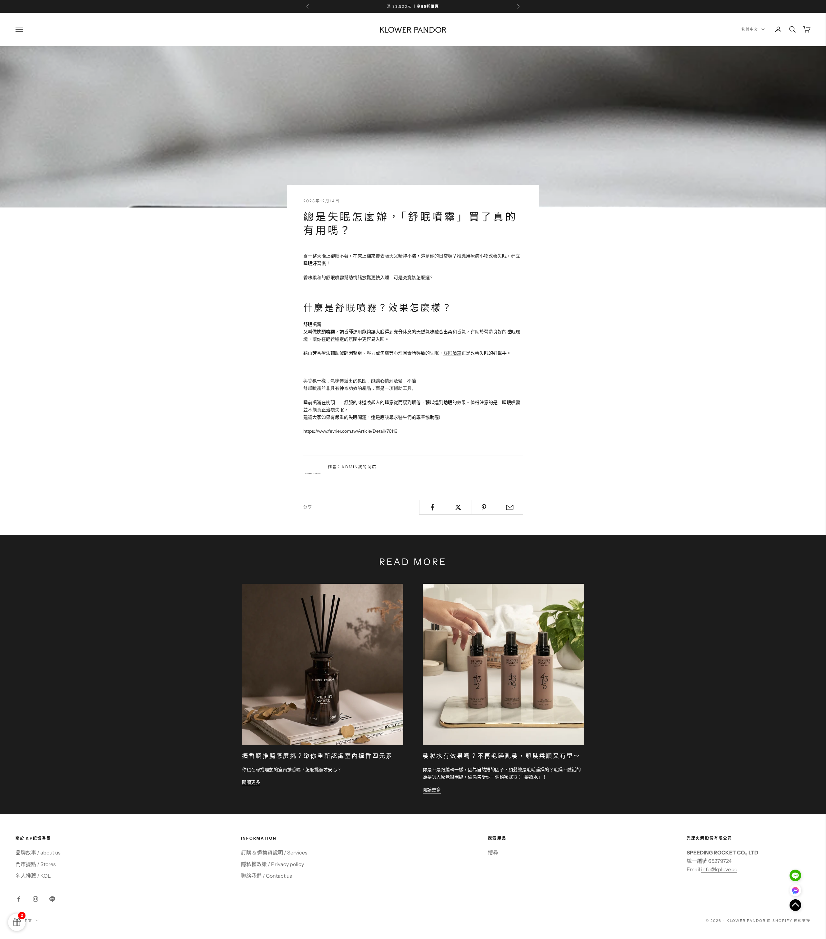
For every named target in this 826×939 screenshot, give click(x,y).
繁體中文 (749, 29)
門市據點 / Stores (35, 864)
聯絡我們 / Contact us (266, 876)
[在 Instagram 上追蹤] (35, 899)
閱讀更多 (251, 782)
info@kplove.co (719, 869)
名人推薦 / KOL (33, 876)
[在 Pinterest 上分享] (484, 507)
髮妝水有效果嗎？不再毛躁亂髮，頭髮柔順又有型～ (501, 756)
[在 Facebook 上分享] (432, 507)
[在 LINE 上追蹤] (52, 899)
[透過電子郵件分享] (510, 507)
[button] (795, 905)
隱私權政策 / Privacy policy (272, 864)
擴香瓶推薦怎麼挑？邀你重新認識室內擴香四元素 (317, 756)
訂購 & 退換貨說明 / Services (274, 852)
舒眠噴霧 (452, 353)
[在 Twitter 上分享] (458, 507)
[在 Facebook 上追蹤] (18, 899)
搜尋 (493, 852)
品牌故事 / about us (38, 852)
